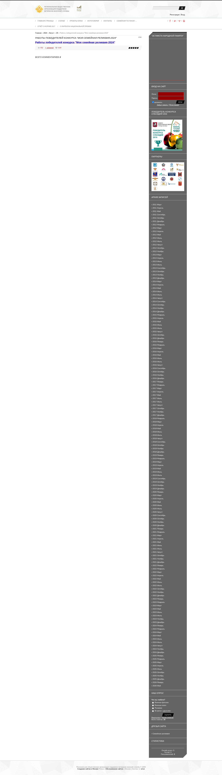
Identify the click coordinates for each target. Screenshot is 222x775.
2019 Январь (158, 455)
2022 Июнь (157, 582)
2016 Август (158, 365)
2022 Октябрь (158, 589)
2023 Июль (157, 616)
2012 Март (157, 228)
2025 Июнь (157, 669)
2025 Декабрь (158, 679)
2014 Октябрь (158, 305)
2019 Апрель (158, 465)
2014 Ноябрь (158, 308)
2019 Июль (157, 475)
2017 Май (157, 395)
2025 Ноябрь (158, 676)
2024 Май (157, 636)
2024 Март (157, 632)
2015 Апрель (158, 318)
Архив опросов (167, 718)
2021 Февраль (159, 532)
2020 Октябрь (158, 519)
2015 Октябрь (158, 335)
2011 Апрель (158, 208)
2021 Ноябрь (158, 559)
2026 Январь (158, 682)
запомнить (158, 102)
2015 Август (158, 332)
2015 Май (157, 321)
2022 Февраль (159, 569)
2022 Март (157, 572)
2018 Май (157, 428)
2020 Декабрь (158, 525)
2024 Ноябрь (158, 649)
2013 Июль (157, 265)
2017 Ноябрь (158, 412)
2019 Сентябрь (159, 479)
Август (51, 33)
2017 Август (158, 405)
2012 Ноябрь (158, 251)
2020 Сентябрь (159, 515)
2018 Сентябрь (159, 442)
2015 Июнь (157, 325)
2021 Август (158, 552)
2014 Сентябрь (159, 301)
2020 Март (157, 495)
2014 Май (157, 288)
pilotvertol (50, 48)
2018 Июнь (157, 432)
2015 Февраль (159, 315)
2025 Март (157, 662)
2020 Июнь (157, 505)
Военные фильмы (162, 702)
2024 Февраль (159, 629)
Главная (38, 33)
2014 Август (158, 298)
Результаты (155, 718)
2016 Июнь (157, 358)
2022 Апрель (158, 575)
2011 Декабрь (158, 221)
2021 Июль (157, 549)
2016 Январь (158, 342)
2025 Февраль (159, 659)
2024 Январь (158, 626)
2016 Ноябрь (158, 375)
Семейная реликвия (161, 734)
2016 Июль (157, 362)
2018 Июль (157, 435)
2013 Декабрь (158, 278)
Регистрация (174, 15)
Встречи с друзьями (162, 711)
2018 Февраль (159, 418)
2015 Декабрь (158, 338)
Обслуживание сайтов (114, 769)
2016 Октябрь (158, 372)
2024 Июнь (157, 639)
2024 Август (158, 646)
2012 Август (158, 245)
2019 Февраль (159, 458)
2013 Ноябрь (158, 275)
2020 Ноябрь (158, 522)
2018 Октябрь (158, 445)
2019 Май (157, 468)
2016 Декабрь (158, 378)
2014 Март (157, 281)
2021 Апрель (158, 539)
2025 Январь (158, 656)
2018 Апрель (158, 425)
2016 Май (157, 355)
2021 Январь (158, 529)
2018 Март (157, 422)
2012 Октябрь (158, 248)
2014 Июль (157, 295)
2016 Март (157, 348)
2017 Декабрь (158, 415)
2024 (45, 33)
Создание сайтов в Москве (87, 769)
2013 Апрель (158, 258)
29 (57, 33)
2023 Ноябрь (158, 619)
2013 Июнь (157, 261)
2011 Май (157, 211)
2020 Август (158, 512)
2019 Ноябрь (158, 485)
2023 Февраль (159, 602)
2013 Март (157, 255)
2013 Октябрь (158, 271)
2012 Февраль (159, 225)
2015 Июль (157, 328)
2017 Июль (157, 402)
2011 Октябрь (158, 218)
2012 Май (157, 235)
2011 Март (157, 205)
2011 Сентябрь (159, 215)
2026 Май (157, 686)
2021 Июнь (157, 545)
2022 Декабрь (158, 595)
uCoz (143, 769)
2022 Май (157, 579)
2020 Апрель (158, 499)
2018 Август (158, 438)
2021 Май (157, 542)
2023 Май (157, 609)
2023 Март (157, 605)
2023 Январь (158, 599)
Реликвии (158, 708)
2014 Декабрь (158, 311)
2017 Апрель (158, 392)
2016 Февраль (159, 345)
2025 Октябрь (158, 672)
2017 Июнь (157, 398)
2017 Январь (158, 382)
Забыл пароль (162, 105)
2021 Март (157, 535)
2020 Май (157, 502)
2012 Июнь (157, 238)
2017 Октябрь (158, 408)
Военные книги (160, 705)
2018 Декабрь (158, 452)
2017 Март (157, 388)
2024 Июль (157, 642)
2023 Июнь (157, 612)
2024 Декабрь (158, 652)
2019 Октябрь (158, 482)
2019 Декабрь (158, 489)
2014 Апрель (158, 285)
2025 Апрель (158, 666)
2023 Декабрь (158, 622)
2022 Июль (157, 585)
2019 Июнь (157, 472)
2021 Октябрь (158, 555)
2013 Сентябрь (159, 268)
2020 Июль (157, 509)
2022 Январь (158, 565)
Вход (183, 15)
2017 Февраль (159, 385)
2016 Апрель (158, 352)
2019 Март (157, 462)
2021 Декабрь (158, 562)
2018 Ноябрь (158, 448)
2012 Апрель (158, 231)
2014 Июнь (157, 291)
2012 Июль (157, 241)
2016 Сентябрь (159, 368)
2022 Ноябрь (158, 592)
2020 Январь (158, 492)
